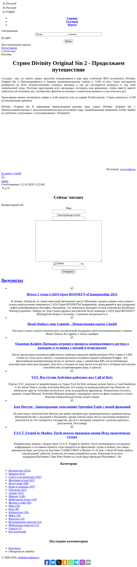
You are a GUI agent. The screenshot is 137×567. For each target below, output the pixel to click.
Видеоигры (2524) (20, 470)
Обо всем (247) (18, 489)
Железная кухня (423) (22, 480)
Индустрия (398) (19, 483)
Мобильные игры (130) (23, 499)
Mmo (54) (14, 505)
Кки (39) (14, 509)
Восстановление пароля (16, 44)
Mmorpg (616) (17, 473)
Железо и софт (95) (20, 502)
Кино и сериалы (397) (22, 486)
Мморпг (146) (17, 496)
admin (4, 181)
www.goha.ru (128, 169)
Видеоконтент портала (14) (25, 521)
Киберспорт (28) (19, 512)
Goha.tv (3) (15, 528)
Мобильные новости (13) (24, 525)
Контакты (15, 548)
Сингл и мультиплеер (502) (25, 477)
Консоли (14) (16, 518)
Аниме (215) (16, 493)
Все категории (17, 531)
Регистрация (9, 47)
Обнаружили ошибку (22, 551)
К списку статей (11, 173)
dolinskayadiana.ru (28, 557)
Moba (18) (15, 515)
